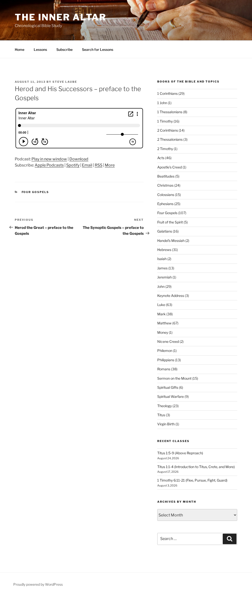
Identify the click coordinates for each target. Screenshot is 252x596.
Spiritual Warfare (170, 396)
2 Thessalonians (170, 139)
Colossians (165, 195)
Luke (161, 305)
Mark (161, 314)
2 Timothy (165, 149)
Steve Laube (64, 81)
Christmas (165, 185)
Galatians (164, 231)
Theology (164, 406)
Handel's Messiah (171, 240)
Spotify (72, 165)
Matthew (164, 323)
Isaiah (162, 259)
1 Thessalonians (169, 112)
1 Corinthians (167, 93)
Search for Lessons (97, 49)
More (110, 165)
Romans (163, 369)
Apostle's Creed (169, 167)
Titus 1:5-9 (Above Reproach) (180, 453)
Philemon (164, 350)
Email (87, 165)
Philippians (165, 360)
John (161, 286)
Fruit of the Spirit (170, 222)
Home (19, 49)
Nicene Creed (168, 341)
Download (78, 159)
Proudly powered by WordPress (38, 584)
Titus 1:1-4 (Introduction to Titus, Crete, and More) (196, 467)
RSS (98, 165)
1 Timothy (165, 121)
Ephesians (165, 204)
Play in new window (49, 159)
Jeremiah (164, 277)
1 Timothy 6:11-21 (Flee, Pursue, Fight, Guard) (192, 480)
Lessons (40, 49)
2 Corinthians (167, 130)
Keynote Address (170, 295)
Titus (161, 415)
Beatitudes (165, 176)
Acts (160, 158)
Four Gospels (35, 192)
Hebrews (164, 250)
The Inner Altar (60, 17)
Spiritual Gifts (167, 387)
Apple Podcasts (49, 165)
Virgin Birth (166, 424)
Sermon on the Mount (174, 378)
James (162, 268)
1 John (162, 103)
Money (162, 332)
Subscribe (64, 49)
